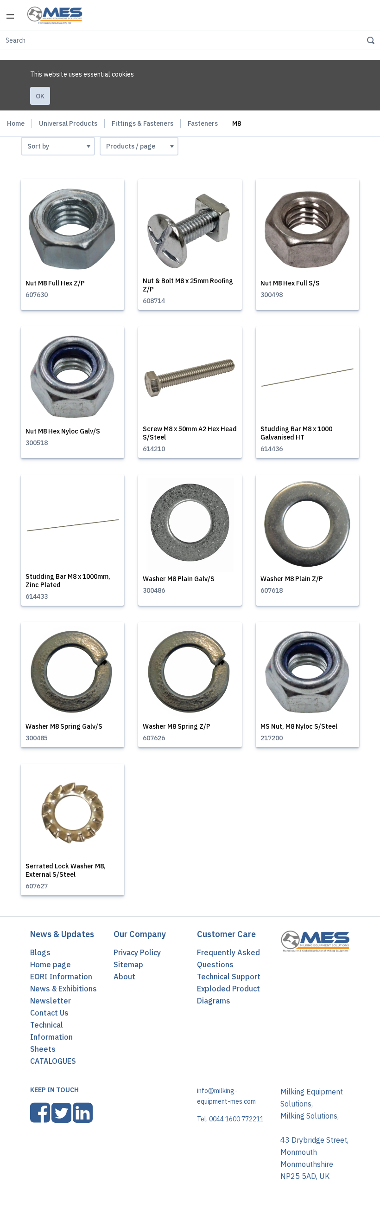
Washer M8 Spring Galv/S (63, 726)
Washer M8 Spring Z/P (176, 726)
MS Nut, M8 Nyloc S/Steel (298, 726)
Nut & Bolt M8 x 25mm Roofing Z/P (188, 285)
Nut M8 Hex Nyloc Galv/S (62, 431)
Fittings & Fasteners (142, 123)
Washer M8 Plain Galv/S (179, 579)
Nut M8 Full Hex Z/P (55, 283)
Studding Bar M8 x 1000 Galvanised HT (296, 433)
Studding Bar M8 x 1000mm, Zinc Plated (67, 580)
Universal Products (68, 123)
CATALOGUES (53, 1061)
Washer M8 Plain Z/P (291, 579)
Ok (40, 96)
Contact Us (49, 1012)
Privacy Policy (137, 952)
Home (16, 123)
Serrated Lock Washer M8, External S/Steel (65, 870)
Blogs (40, 952)
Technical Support (228, 976)
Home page (50, 964)
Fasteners (203, 123)
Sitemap (128, 964)
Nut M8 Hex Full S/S (290, 283)
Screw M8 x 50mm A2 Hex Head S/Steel (190, 433)
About (124, 976)
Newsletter (50, 1000)
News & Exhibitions (63, 988)
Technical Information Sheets (51, 1037)
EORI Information (61, 976)
